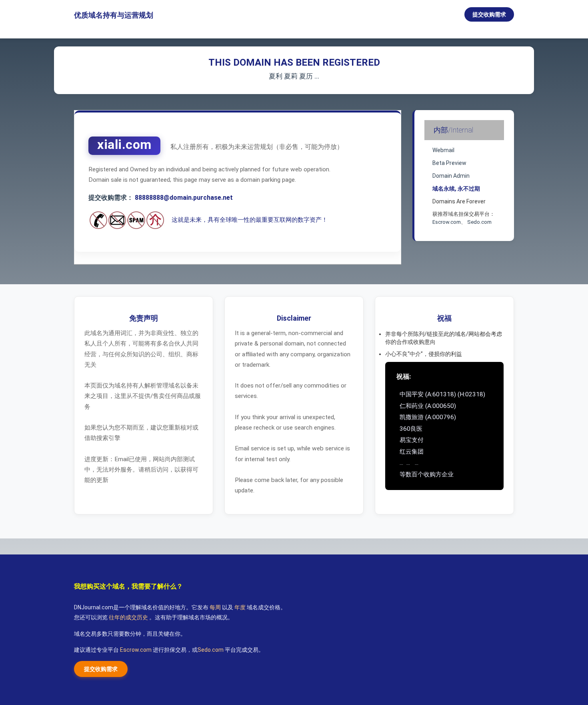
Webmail (443, 150)
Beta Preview (449, 163)
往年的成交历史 (129, 617)
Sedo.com (479, 222)
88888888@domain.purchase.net (184, 197)
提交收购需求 (489, 14)
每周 (216, 607)
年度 (240, 607)
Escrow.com (446, 222)
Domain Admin (451, 176)
